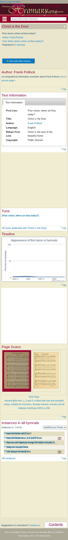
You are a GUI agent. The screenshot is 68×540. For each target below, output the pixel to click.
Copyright (15, 532)
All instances (9, 458)
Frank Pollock (35, 123)
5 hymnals (20, 45)
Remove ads (8, 6)
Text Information (13, 102)
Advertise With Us (46, 532)
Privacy (24, 532)
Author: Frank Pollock (12, 37)
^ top (63, 89)
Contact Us (33, 532)
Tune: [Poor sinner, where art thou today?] (22, 41)
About (7, 532)
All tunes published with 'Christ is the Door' (24, 228)
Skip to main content (10, 2)
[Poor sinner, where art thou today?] (20, 215)
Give (32, 536)
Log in (48, 11)
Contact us (34, 525)
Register (59, 11)
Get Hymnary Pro (43, 536)
